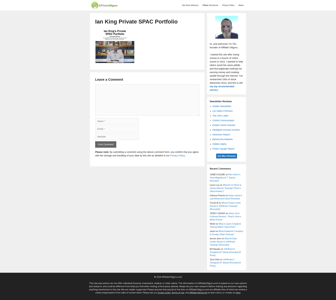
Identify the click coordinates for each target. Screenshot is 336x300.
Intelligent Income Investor (226, 130)
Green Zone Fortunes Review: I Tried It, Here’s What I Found (225, 216)
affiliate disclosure (198, 292)
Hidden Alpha (219, 144)
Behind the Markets (222, 139)
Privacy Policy (228, 5)
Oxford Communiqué (223, 120)
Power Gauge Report (223, 148)
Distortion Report (221, 134)
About (240, 5)
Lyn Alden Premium (222, 111)
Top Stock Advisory (190, 5)
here (238, 292)
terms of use (178, 292)
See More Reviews (226, 156)
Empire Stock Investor (223, 125)
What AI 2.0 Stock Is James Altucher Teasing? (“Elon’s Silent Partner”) (225, 188)
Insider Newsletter (221, 106)
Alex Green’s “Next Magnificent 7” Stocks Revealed (225, 177)
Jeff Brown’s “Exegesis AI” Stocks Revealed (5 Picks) (225, 252)
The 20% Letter (220, 115)
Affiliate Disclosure (210, 5)
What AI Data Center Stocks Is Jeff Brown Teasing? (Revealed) (225, 206)
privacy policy (164, 292)
